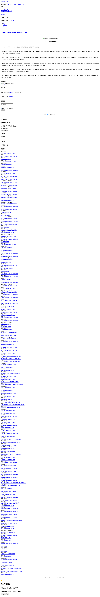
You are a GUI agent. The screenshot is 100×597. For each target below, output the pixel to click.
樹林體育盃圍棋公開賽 (6, 327)
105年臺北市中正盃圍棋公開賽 (8, 554)
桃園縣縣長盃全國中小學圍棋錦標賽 (9, 282)
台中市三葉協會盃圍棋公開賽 (8, 387)
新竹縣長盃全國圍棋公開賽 (7, 167)
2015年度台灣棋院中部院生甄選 (8, 335)
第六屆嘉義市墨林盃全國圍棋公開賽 (9, 477)
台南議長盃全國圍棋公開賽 (7, 506)
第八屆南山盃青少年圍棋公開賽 (8, 236)
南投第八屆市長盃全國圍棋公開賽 (9, 156)
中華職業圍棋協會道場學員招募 (8, 393)
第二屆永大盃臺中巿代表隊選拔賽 (9, 300)
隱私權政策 (57, 577)
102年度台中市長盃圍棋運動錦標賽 (9, 197)
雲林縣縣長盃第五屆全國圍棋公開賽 (9, 543)
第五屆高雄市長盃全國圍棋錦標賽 (9, 462)
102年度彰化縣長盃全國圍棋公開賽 (9, 203)
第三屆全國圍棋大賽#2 (6, 540)
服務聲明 (63, 577)
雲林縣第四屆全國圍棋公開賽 (8, 436)
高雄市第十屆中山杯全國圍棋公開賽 (9, 274)
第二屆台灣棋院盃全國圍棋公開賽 (9, 480)
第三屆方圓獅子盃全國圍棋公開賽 (9, 179)
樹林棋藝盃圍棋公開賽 (6, 262)
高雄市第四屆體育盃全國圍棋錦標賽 (9, 297)
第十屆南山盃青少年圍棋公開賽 (8, 491)
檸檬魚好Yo (6, 10)
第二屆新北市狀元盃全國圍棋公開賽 (9, 206)
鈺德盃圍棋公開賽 (5, 227)
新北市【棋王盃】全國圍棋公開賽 (9, 285)
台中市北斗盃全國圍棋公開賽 (8, 153)
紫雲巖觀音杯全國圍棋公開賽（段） (9, 191)
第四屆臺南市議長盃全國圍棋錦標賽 (9, 474)
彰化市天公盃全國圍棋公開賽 (8, 173)
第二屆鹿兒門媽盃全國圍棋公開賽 (9, 347)
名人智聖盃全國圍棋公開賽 (7, 399)
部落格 (5, 25)
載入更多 (3, 101)
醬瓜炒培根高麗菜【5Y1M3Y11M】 (16, 32)
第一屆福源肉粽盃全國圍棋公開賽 (9, 535)
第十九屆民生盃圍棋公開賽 (7, 529)
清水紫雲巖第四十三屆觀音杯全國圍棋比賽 (11, 454)
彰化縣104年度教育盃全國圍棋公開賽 (10, 382)
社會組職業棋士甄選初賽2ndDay (8, 422)
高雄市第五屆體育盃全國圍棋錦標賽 (9, 433)
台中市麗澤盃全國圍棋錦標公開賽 (9, 265)
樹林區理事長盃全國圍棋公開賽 (8, 188)
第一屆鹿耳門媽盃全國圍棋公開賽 (9, 176)
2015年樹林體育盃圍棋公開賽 (8, 457)
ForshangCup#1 (4, 546)
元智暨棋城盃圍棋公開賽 (7, 329)
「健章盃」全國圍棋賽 (6, 279)
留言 (13, 92)
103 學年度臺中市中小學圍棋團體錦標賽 (10, 402)
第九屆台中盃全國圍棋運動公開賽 (9, 209)
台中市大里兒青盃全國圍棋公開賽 (9, 182)
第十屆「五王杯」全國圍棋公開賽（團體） (11, 361)
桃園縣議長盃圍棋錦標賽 (7, 259)
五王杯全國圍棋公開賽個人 (7, 562)
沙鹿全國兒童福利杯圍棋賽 (7, 200)
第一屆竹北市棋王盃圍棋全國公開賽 (9, 303)
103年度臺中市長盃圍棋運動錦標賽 (9, 332)
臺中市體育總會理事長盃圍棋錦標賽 (9, 170)
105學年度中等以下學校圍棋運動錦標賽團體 (11, 568)
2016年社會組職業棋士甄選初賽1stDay (10, 508)
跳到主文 (3, 14)
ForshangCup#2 (4, 548)
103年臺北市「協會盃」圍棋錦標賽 (9, 292)
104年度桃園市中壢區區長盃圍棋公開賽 (10, 407)
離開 (8, 594)
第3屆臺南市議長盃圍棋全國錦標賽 (9, 230)
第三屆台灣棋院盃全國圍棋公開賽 (9, 523)
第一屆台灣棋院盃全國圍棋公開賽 (9, 224)
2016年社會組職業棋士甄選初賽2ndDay (10, 511)
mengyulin (3, 84)
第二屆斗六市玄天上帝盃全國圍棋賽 (9, 276)
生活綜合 (12, 20)
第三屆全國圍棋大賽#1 (6, 538)
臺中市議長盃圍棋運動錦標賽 (8, 410)
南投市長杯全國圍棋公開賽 (7, 233)
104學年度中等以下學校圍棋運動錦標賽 (10, 485)
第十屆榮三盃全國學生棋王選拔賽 (9, 468)
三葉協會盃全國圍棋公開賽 (7, 247)
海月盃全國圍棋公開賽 (6, 159)
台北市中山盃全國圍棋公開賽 (8, 396)
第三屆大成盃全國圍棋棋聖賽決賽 (9, 559)
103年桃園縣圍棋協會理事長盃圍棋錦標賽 (11, 356)
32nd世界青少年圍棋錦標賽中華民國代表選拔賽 (12, 384)
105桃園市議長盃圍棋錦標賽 (7, 526)
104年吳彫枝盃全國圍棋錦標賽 (8, 451)
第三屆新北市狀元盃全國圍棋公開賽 (9, 341)
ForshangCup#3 (4, 551)
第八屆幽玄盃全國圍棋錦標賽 (8, 413)
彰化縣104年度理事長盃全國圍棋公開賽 (10, 442)
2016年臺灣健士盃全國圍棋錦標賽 (9, 514)
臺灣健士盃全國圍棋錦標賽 (7, 428)
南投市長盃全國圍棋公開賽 (7, 488)
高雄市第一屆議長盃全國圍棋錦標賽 (9, 497)
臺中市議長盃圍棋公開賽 (7, 164)
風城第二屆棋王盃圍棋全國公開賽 (9, 416)
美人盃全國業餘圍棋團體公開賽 (8, 364)
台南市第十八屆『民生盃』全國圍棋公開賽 (11, 439)
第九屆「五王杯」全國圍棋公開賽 (9, 218)
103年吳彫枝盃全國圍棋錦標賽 (8, 315)
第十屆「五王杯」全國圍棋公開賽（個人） (11, 359)
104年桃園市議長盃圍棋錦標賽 (8, 460)
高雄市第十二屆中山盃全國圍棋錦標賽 (10, 503)
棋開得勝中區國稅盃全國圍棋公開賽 (9, 256)
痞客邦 (10, 92)
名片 (4, 26)
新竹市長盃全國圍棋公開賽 (7, 344)
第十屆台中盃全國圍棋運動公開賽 (9, 350)
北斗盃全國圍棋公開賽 (6, 215)
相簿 (4, 23)
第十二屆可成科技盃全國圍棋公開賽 (9, 239)
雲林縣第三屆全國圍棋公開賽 (8, 309)
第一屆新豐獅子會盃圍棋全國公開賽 (9, 221)
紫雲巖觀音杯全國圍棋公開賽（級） (9, 194)
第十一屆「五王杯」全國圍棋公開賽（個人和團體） (13, 483)
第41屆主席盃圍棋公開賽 (7, 367)
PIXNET (39, 577)
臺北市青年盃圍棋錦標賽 (7, 250)
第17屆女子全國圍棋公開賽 (7, 448)
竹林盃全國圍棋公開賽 (6, 212)
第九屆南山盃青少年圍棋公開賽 (8, 376)
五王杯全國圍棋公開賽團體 (7, 565)
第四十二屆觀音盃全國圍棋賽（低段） (10, 320)
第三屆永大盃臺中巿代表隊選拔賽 (9, 517)
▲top (2, 98)
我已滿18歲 (3, 594)
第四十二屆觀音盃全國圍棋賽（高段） (10, 318)
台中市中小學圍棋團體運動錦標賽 (9, 500)
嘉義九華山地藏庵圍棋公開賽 (8, 379)
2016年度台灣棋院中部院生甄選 (8, 465)
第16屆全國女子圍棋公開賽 (7, 306)
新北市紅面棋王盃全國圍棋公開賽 (9, 312)
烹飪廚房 (11, 96)
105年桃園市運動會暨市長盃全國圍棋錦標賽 (11, 520)
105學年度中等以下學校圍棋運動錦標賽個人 (11, 571)
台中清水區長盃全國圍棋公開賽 (8, 162)
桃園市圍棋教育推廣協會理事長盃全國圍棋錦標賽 (12, 405)
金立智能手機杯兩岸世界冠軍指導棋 (9, 295)
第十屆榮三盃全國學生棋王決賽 (8, 471)
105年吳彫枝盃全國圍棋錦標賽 (8, 532)
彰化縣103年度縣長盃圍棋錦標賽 (8, 338)
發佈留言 (3, 109)
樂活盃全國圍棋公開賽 (6, 324)
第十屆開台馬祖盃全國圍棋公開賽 (9, 425)
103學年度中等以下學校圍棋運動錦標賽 (10, 373)
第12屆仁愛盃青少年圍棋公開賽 (8, 244)
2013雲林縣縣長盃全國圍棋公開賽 (9, 185)
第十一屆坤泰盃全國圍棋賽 (7, 268)
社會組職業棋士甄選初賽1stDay (8, 419)
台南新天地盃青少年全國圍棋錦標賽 (9, 253)
